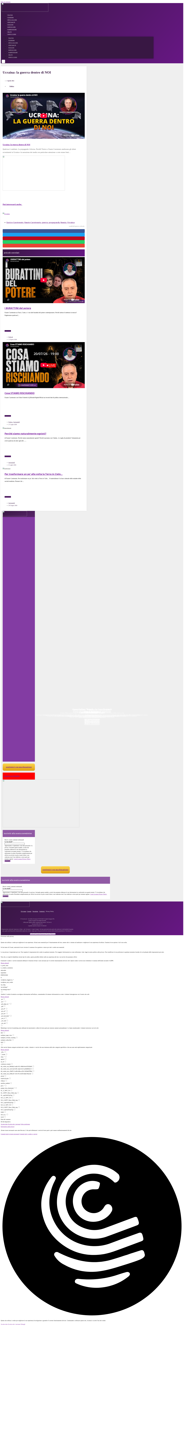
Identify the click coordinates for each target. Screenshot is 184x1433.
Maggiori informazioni (92, 720)
